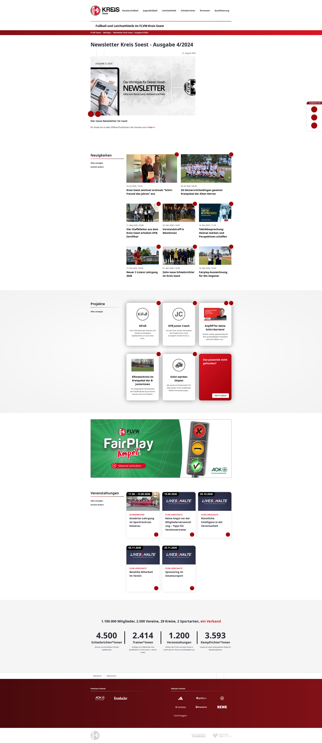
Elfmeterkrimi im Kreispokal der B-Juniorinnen (142, 380)
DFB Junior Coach (179, 325)
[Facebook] (92, 53)
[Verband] (314, 126)
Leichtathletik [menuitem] (169, 10)
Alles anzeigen (97, 163)
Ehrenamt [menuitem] (205, 10)
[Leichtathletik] (314, 117)
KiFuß (142, 325)
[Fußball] (314, 109)
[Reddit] (108, 53)
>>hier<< (150, 127)
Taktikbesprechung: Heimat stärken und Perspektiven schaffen (213, 233)
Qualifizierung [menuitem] (222, 10)
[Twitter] (100, 53)
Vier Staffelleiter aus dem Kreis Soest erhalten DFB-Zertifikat (142, 233)
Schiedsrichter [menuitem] (188, 10)
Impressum (97, 676)
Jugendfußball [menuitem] (150, 10)
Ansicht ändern (97, 167)
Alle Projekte (221, 395)
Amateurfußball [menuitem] (130, 10)
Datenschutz (111, 676)
